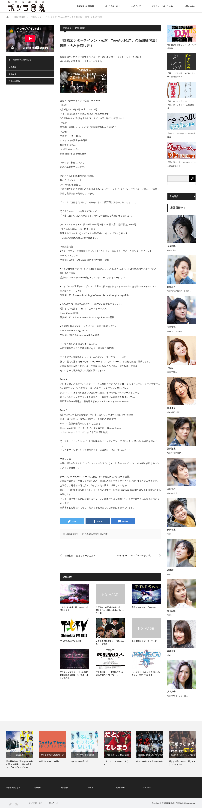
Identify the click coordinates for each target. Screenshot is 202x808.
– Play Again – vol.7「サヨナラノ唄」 (133, 555)
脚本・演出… (172, 250)
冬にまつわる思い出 (79, 761)
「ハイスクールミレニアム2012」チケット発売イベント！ (146, 673)
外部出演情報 (79, 28)
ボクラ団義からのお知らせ (20, 60)
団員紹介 (12, 74)
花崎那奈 (171, 651)
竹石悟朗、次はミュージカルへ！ (81, 555)
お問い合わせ (190, 6)
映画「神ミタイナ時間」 (49, 761)
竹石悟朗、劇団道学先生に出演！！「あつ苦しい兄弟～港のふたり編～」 (110, 610)
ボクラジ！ (92, 788)
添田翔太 (103, 534)
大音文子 (171, 691)
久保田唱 (88, 534)
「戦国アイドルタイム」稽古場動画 (182, 756)
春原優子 (171, 408)
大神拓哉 (171, 327)
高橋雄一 (171, 570)
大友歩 (96, 534)
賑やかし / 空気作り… (175, 331)
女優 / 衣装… (172, 372)
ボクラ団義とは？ (112, 6)
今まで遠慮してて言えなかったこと (149, 763)
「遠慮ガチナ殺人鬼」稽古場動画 (150, 756)
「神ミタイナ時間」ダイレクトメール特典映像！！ (181, 75)
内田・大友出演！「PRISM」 (144, 607)
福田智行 (171, 489)
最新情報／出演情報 (85, 6)
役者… (169, 534)
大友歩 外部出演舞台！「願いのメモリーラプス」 (110, 642)
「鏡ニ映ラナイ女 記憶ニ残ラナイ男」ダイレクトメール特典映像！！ (180, 104)
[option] (22, 750)
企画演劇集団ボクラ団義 (171, 803)
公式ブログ (136, 6)
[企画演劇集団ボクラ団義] (26, 6)
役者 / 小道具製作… (175, 453)
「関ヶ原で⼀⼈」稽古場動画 (117, 755)
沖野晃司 (171, 286)
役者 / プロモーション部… (177, 696)
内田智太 (171, 529)
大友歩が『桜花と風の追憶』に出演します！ (74, 608)
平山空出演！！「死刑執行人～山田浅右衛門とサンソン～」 (110, 673)
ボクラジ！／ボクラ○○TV (162, 6)
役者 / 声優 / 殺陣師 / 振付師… (179, 291)
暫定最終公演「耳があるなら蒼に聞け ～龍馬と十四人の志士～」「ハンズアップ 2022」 (19, 764)
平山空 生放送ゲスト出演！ (71, 641)
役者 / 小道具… (173, 493)
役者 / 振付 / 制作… (174, 412)
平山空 (170, 367)
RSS (16, 804)
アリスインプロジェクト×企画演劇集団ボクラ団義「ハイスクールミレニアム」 (74, 675)
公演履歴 (12, 67)
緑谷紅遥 (171, 610)
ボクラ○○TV (120, 788)
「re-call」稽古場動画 (84, 755)
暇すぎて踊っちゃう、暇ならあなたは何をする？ (182, 763)
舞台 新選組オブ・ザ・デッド (144, 641)
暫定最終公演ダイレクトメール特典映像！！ (181, 47)
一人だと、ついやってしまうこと (117, 763)
